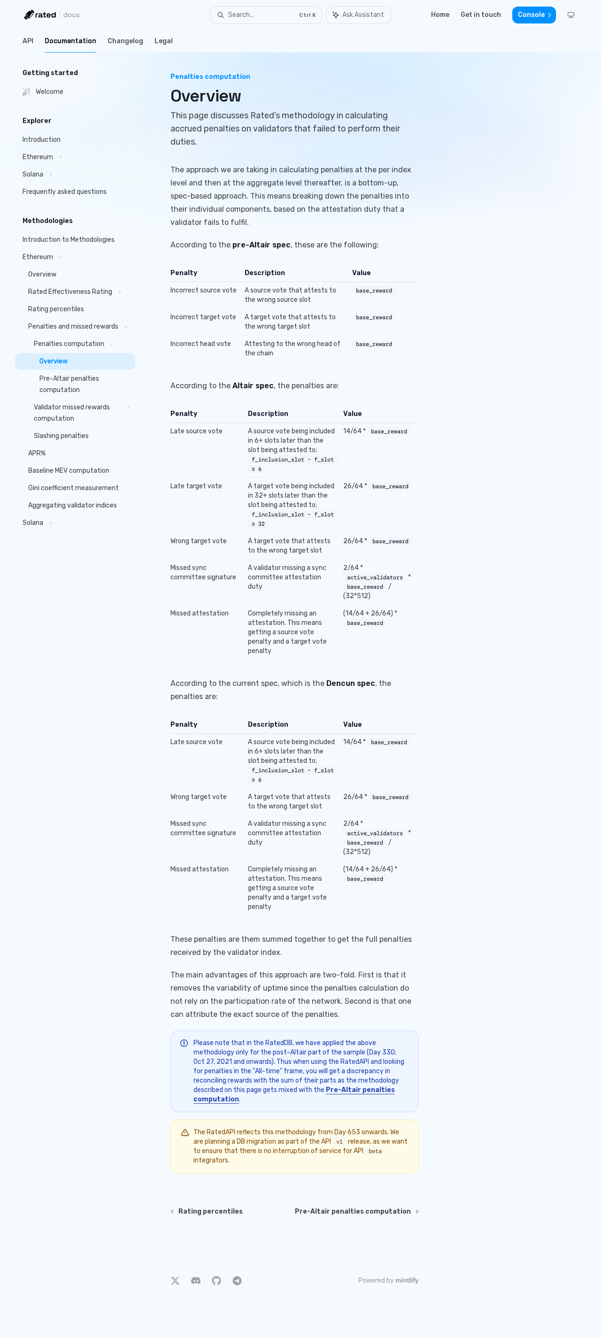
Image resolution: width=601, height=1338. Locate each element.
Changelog (125, 41)
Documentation (70, 41)
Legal (163, 41)
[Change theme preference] (570, 15)
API (28, 41)
